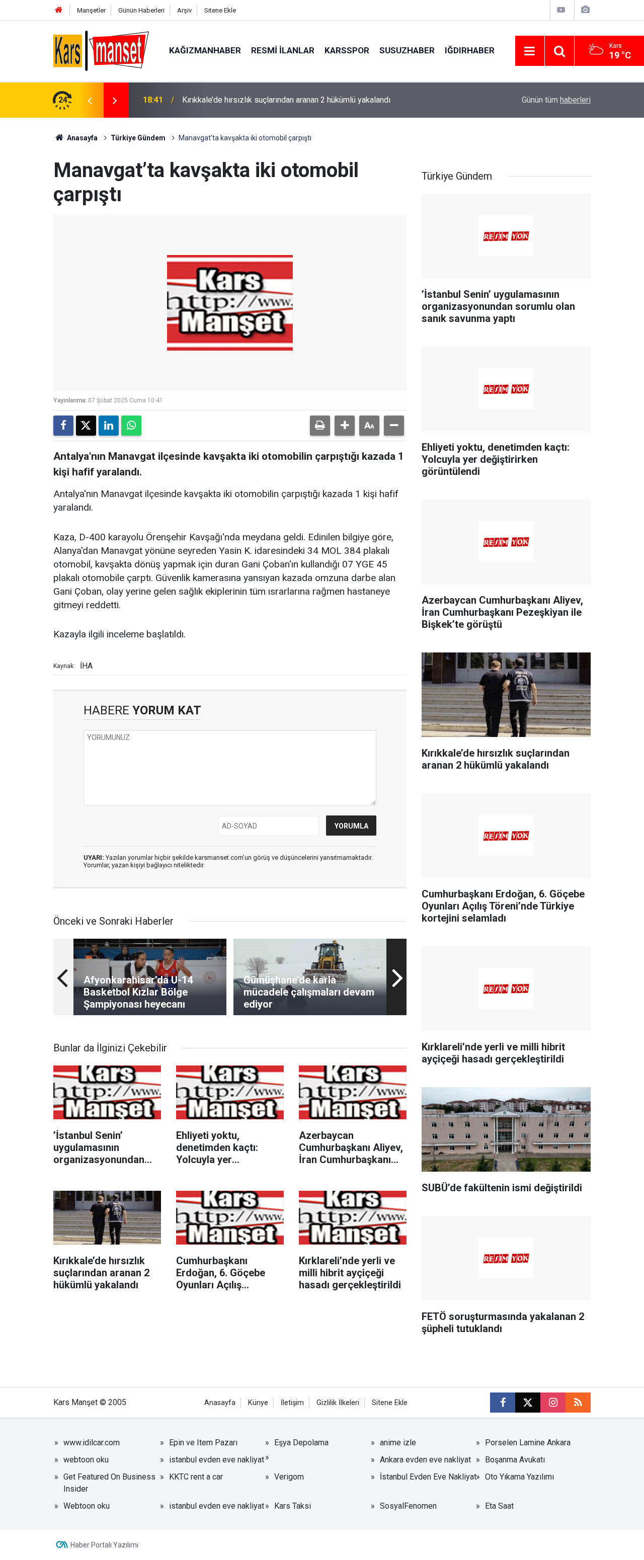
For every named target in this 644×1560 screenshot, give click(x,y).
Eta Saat (499, 1506)
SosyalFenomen (408, 1506)
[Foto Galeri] (585, 10)
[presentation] (89, 100)
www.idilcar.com (91, 1442)
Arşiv (184, 10)
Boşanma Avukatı (515, 1459)
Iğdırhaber (470, 50)
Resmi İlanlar (282, 50)
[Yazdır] (320, 426)
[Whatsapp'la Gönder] (131, 426)
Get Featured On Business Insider (109, 1483)
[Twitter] (86, 426)
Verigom (289, 1477)
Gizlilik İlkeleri (337, 1403)
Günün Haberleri (141, 10)
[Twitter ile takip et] (527, 1402)
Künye (258, 1403)
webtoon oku (86, 1459)
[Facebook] (63, 426)
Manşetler (91, 10)
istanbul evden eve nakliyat (216, 1459)
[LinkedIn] (109, 426)
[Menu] (530, 51)
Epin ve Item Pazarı (203, 1442)
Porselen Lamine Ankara (528, 1442)
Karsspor (347, 50)
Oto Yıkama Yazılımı (519, 1477)
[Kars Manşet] (101, 50)
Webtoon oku (86, 1506)
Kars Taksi (292, 1506)
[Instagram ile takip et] (553, 1402)
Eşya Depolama (301, 1442)
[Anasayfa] (58, 10)
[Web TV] (561, 10)
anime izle (398, 1442)
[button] (345, 426)
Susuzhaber (407, 50)
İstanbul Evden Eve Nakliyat (428, 1477)
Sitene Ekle (220, 10)
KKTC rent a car (196, 1477)
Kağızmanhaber (205, 50)
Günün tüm (556, 100)
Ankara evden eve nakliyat (425, 1459)
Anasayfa (81, 138)
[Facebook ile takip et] (502, 1402)
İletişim (292, 1403)
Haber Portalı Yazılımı (104, 1545)
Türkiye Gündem (138, 138)
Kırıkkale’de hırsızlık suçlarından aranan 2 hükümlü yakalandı (286, 100)
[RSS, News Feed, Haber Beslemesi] (578, 1402)
